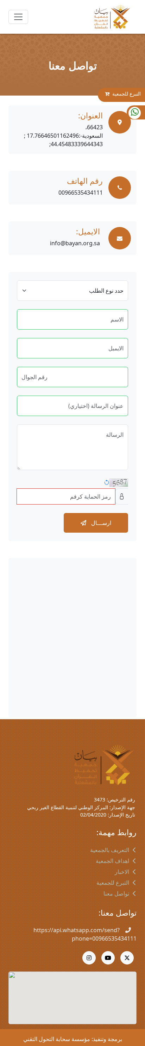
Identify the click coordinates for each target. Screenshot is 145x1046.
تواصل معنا (116, 893)
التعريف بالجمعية (109, 850)
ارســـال (100, 523)
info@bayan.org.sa (75, 243)
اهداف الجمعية (112, 861)
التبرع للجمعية (126, 93)
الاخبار (122, 872)
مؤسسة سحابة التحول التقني (56, 1039)
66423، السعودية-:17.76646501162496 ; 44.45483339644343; (63, 135)
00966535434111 (80, 192)
